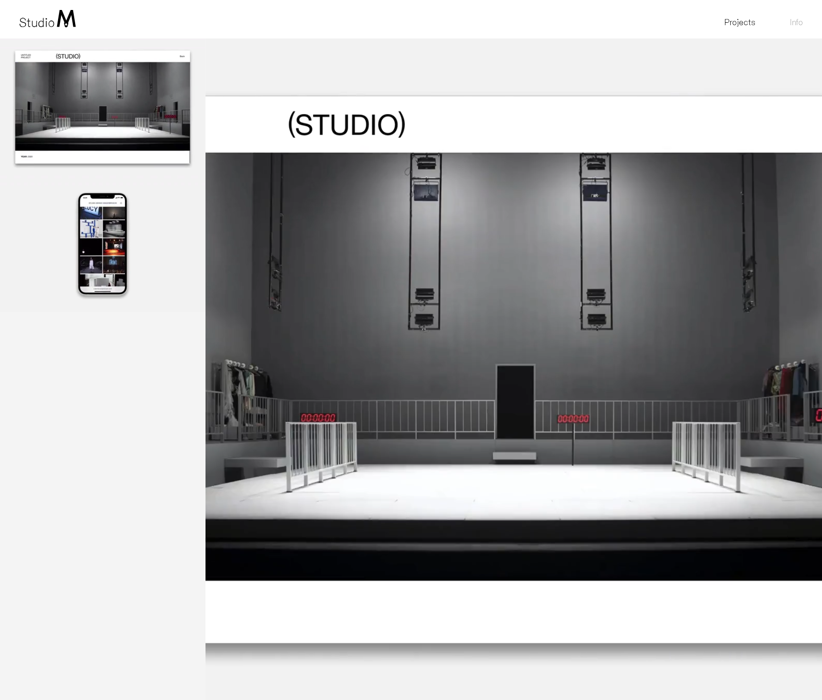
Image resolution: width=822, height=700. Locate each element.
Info (796, 22)
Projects (739, 22)
